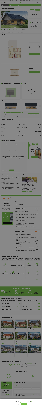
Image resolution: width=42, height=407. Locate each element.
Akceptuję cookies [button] (24, 404)
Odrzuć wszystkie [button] (17, 404)
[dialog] (21, 203)
